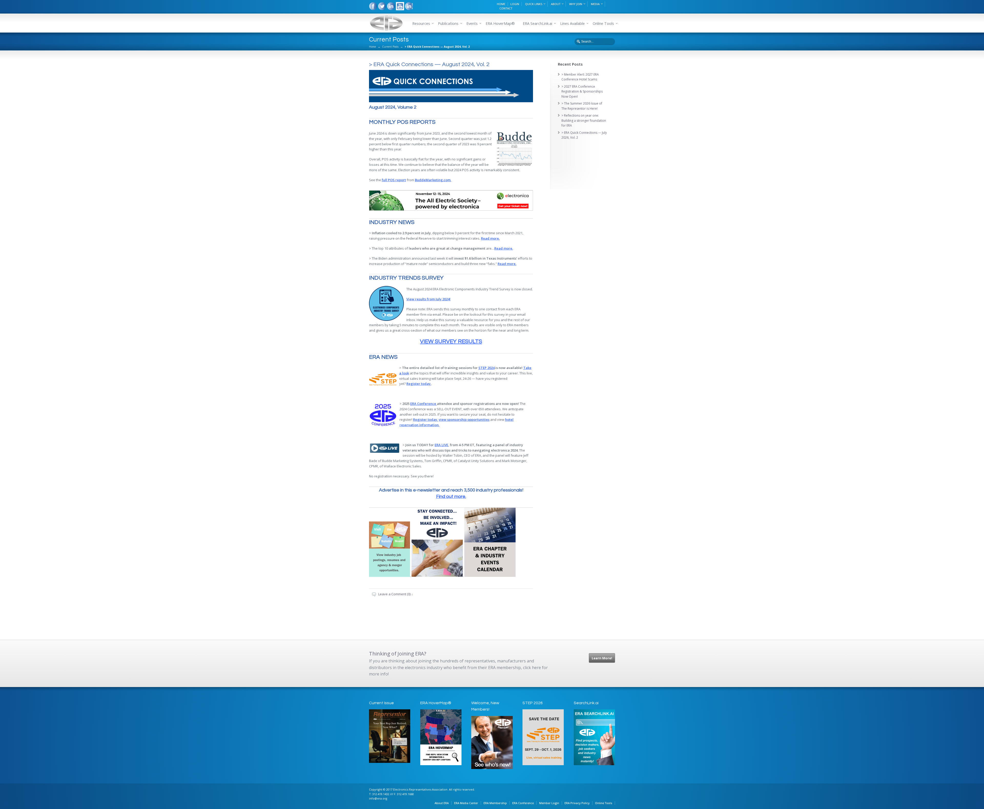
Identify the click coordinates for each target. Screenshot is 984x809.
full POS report (394, 180)
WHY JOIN (575, 4)
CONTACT (505, 8)
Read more (490, 238)
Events (472, 23)
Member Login (549, 803)
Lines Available (572, 23)
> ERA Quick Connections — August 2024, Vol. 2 (429, 64)
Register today (425, 419)
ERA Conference (423, 403)
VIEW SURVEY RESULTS (451, 341)
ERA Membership (495, 803)
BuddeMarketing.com (432, 180)
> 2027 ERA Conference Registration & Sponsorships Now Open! (582, 91)
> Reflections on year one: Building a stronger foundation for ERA (583, 120)
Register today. (418, 383)
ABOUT (555, 4)
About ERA (442, 803)
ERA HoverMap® (500, 23)
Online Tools (603, 803)
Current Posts (390, 46)
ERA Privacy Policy (577, 803)
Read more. (507, 263)
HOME (501, 4)
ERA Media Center (466, 803)
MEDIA (595, 4)
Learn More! (602, 658)
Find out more (450, 496)
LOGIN (514, 4)
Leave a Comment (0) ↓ (395, 594)
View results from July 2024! (428, 299)
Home (372, 46)
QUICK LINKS (533, 4)
